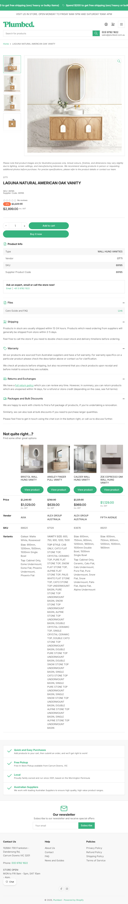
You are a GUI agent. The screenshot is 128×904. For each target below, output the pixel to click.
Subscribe (86, 825)
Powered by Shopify (74, 900)
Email (9, 288)
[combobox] (51, 33)
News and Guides (54, 860)
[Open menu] (121, 24)
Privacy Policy (94, 848)
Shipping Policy (95, 856)
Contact (49, 852)
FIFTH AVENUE (108, 517)
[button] (10, 200)
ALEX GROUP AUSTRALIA (54, 517)
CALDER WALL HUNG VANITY (82, 478)
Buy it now (36, 234)
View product (32, 489)
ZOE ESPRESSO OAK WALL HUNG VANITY (111, 479)
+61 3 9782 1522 (22, 288)
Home (6, 44)
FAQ (47, 856)
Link (120, 310)
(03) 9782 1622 (20, 862)
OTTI (5, 177)
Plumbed (57, 900)
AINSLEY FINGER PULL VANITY (56, 478)
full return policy (24, 385)
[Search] (96, 33)
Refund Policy (94, 852)
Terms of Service (96, 860)
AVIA (23, 517)
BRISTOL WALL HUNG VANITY (29, 478)
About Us (50, 848)
